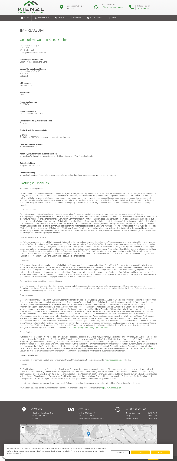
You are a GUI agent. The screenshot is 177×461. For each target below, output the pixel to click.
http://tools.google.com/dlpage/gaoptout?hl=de (89, 327)
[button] (88, 434)
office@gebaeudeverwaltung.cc (94, 418)
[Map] (88, 436)
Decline (140, 452)
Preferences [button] (17, 453)
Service (61, 17)
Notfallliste (76, 17)
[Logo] (32, 7)
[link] (42, 17)
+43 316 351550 (143, 8)
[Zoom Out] (23, 431)
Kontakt (114, 17)
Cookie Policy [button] (66, 451)
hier (144, 348)
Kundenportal (95, 17)
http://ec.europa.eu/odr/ (115, 360)
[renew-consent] (2, 458)
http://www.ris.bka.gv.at (111, 388)
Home (26, 17)
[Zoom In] (23, 427)
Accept (160, 452)
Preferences (120, 452)
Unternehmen (42, 17)
